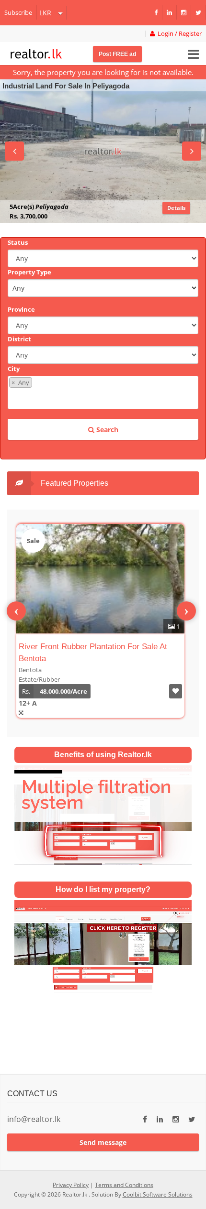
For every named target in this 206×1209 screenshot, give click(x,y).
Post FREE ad (117, 54)
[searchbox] (104, 397)
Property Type (29, 272)
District (19, 339)
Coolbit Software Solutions (158, 1194)
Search (106, 429)
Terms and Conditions (124, 1185)
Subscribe (18, 12)
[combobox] (103, 392)
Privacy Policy (71, 1185)
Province (21, 309)
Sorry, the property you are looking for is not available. (103, 72)
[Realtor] (36, 52)
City (14, 368)
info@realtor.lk (33, 1119)
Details (176, 207)
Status (18, 242)
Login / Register (178, 34)
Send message (103, 1142)
